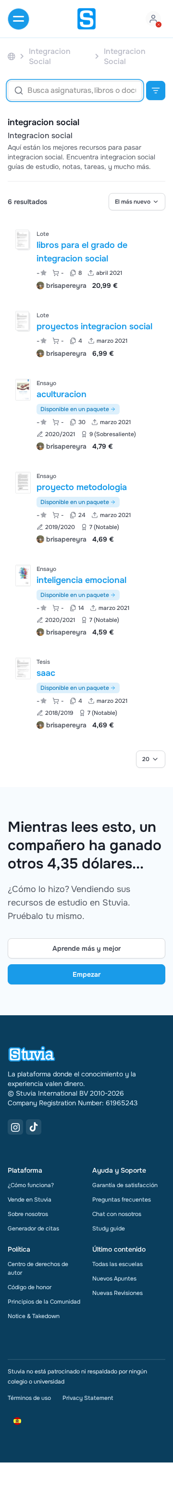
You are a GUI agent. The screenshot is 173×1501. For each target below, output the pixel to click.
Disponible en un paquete (74, 409)
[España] (11, 57)
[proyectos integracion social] (22, 320)
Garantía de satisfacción (125, 1185)
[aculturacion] (23, 390)
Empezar (86, 974)
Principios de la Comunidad (44, 1302)
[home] (86, 19)
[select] (137, 201)
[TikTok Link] (33, 1127)
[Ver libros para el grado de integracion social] (86, 259)
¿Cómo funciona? (31, 1185)
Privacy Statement (87, 1398)
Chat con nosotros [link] (116, 1214)
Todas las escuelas (117, 1264)
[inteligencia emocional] (23, 575)
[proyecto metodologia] (23, 482)
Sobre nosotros (28, 1214)
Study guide (108, 1228)
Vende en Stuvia (29, 1199)
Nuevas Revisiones (117, 1293)
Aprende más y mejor (86, 948)
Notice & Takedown (34, 1316)
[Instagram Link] (15, 1127)
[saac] (23, 668)
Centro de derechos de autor (38, 1268)
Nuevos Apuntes (114, 1278)
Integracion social (40, 136)
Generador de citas (33, 1228)
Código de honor (29, 1287)
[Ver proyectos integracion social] (86, 333)
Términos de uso (29, 1398)
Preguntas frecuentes (121, 1199)
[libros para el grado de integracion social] (22, 239)
